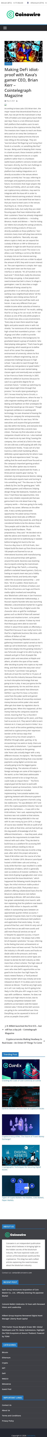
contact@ (15, 1272)
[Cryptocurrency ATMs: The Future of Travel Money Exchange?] (21, 1124)
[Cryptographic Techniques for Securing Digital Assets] (21, 1155)
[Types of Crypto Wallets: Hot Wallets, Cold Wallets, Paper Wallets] (21, 1185)
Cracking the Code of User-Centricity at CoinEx (21, 1080)
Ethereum (6, 1357)
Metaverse (6, 1384)
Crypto (5, 1363)
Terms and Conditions (11, 1415)
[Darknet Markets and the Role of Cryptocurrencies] (21, 1096)
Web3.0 (5, 1378)
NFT (3, 1368)
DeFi (4, 1373)
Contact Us (6, 1405)
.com (30, 1272)
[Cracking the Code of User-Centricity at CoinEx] (21, 1069)
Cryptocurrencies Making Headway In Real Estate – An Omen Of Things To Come (22, 1041)
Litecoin (8, 64)
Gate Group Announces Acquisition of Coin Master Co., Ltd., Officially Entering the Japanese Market (22, 1292)
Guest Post (6, 1389)
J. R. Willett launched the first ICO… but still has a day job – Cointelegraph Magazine (23, 1030)
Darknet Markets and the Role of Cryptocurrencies (23, 1108)
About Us (6, 1410)
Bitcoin (5, 1352)
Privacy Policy (8, 1421)
